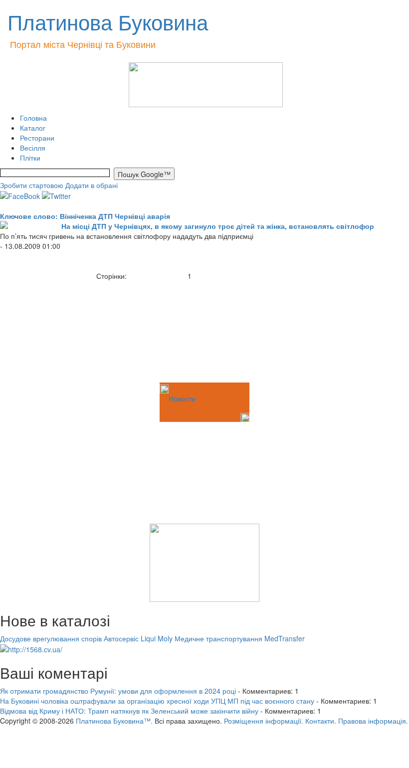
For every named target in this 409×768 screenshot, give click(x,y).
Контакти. (320, 721)
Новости (182, 398)
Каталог (32, 128)
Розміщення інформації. (263, 721)
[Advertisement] (50, 331)
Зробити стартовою (31, 185)
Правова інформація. (373, 721)
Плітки (30, 158)
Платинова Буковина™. (114, 721)
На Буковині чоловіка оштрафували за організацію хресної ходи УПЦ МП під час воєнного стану (157, 701)
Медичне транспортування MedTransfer (240, 638)
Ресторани (37, 138)
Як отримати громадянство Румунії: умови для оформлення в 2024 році (118, 691)
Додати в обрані (91, 185)
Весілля (32, 148)
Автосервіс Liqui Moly (138, 638)
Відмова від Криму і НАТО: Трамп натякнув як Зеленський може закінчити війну (129, 711)
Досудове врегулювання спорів (51, 638)
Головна (33, 118)
